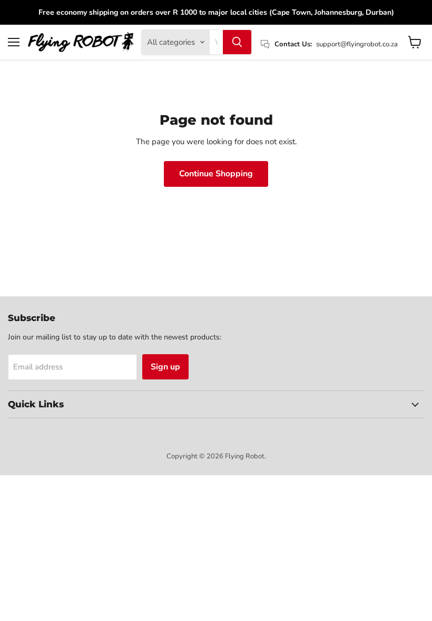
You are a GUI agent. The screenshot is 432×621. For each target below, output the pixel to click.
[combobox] (216, 42)
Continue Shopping (216, 173)
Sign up (165, 367)
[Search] (237, 42)
